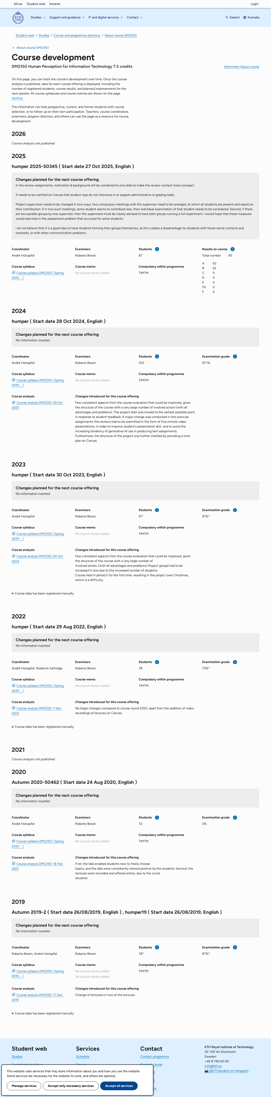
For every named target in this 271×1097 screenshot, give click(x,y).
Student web (36, 4)
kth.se (18, 4)
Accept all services (119, 1086)
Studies (43, 35)
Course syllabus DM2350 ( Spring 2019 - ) (38, 275)
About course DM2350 (121, 35)
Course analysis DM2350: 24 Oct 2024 (38, 558)
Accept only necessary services (71, 1086)
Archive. (17, 98)
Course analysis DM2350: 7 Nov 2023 (37, 710)
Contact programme (154, 1056)
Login (255, 4)
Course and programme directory (77, 35)
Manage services (24, 1086)
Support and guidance (27, 1064)
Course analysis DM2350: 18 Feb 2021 (37, 866)
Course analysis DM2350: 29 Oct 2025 (37, 405)
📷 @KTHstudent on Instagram (227, 1071)
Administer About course (241, 67)
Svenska (253, 17)
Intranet (54, 4)
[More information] (157, 249)
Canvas (81, 1064)
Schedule (82, 1056)
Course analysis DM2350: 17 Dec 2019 (37, 997)
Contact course (151, 1064)
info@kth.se (213, 1066)
